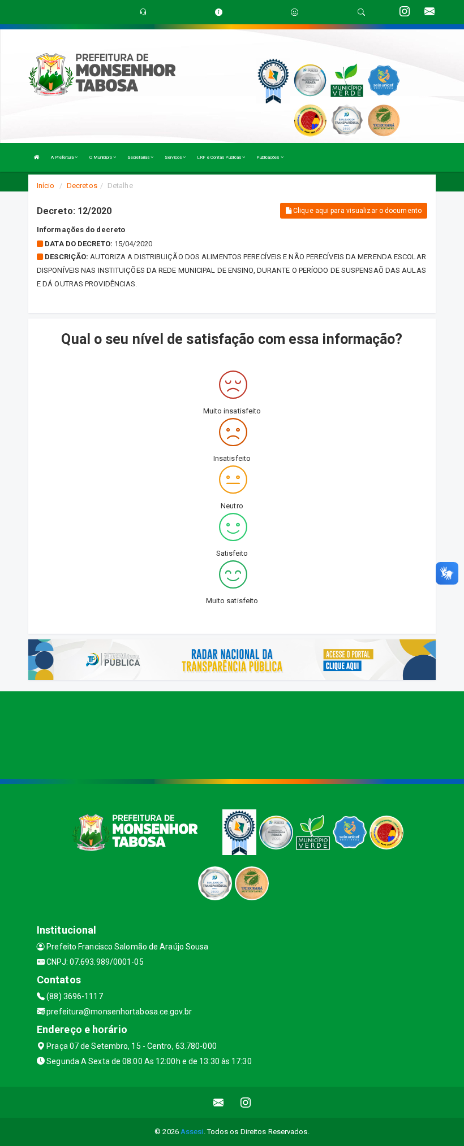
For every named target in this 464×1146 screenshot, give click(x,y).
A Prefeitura (63, 157)
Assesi (192, 1131)
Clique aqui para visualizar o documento (356, 211)
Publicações (268, 157)
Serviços (174, 157)
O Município (101, 157)
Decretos (82, 185)
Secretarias (139, 157)
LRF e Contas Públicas (219, 157)
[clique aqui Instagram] (246, 1102)
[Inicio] (36, 157)
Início (46, 185)
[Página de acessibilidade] (294, 12)
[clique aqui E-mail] (219, 1102)
